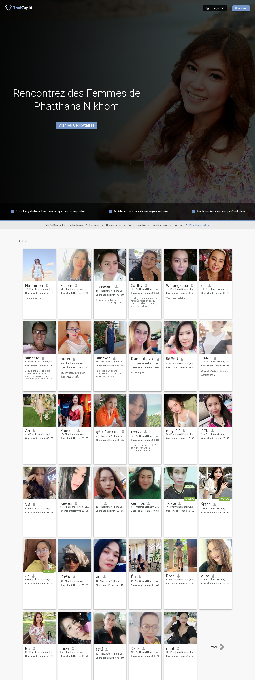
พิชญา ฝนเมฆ (142, 359)
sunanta (32, 358)
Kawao (66, 503)
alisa (205, 576)
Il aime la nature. (33, 298)
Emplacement (160, 225)
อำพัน (65, 576)
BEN (205, 430)
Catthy (136, 285)
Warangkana (177, 285)
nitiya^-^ (173, 430)
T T (98, 503)
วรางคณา (104, 286)
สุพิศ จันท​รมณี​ (107, 431)
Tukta (171, 503)
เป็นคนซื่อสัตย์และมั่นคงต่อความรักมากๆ (214, 373)
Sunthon (103, 358)
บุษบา (65, 359)
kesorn (66, 285)
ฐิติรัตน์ (172, 359)
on (203, 285)
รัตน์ (99, 649)
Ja (27, 576)
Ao (27, 430)
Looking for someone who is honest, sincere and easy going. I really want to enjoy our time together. (144, 302)
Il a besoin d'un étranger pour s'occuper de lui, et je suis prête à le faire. (108, 373)
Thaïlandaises (113, 225)
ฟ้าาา (206, 504)
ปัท (27, 504)
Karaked (67, 430)
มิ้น (133, 576)
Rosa (170, 576)
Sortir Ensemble (137, 225)
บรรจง (136, 431)
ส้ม (98, 576)
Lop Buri (178, 225)
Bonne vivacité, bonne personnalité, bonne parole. (109, 301)
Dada (135, 648)
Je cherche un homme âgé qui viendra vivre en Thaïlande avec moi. (143, 448)
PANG (206, 358)
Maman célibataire (175, 298)
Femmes (94, 225)
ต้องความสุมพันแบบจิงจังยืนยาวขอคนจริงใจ (72, 375)
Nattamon (34, 285)
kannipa (138, 503)
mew (64, 648)
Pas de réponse (138, 372)
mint (170, 648)
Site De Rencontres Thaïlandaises (64, 225)
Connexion (241, 8)
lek (27, 648)
